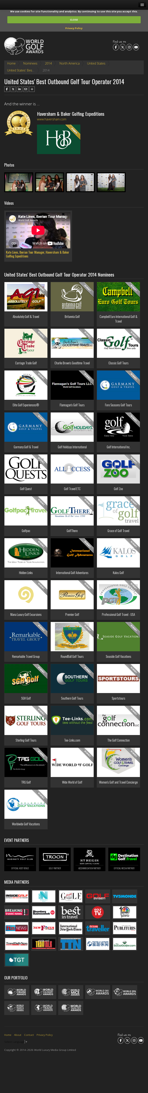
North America (69, 63)
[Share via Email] (25, 89)
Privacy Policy (73, 28)
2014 (48, 63)
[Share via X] (13, 89)
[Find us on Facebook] (116, 47)
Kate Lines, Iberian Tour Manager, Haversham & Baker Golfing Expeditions (37, 254)
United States (96, 63)
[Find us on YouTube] (136, 47)
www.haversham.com (51, 119)
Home (11, 63)
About (17, 1035)
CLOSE (74, 19)
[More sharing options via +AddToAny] (31, 89)
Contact (29, 1035)
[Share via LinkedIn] (19, 89)
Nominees (30, 63)
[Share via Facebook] (6, 89)
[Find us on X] (122, 47)
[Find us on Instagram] (129, 47)
